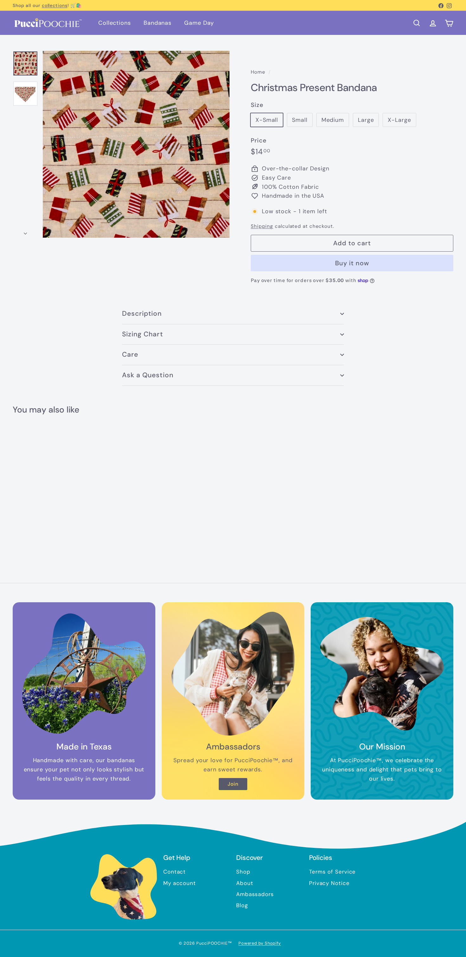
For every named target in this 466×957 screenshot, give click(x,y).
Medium (332, 120)
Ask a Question (147, 375)
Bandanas (158, 23)
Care (130, 354)
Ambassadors (255, 894)
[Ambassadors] (233, 674)
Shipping (262, 226)
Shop (243, 871)
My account (179, 883)
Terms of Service (332, 871)
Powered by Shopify (259, 943)
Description (142, 313)
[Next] (25, 231)
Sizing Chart (142, 334)
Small (299, 120)
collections (55, 5)
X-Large (399, 120)
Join (233, 784)
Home (259, 72)
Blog (242, 905)
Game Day (199, 23)
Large (366, 120)
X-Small (267, 120)
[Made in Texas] (84, 674)
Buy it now (352, 263)
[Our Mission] (382, 674)
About (244, 883)
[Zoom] (136, 144)
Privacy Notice (329, 883)
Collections (114, 23)
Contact (174, 871)
